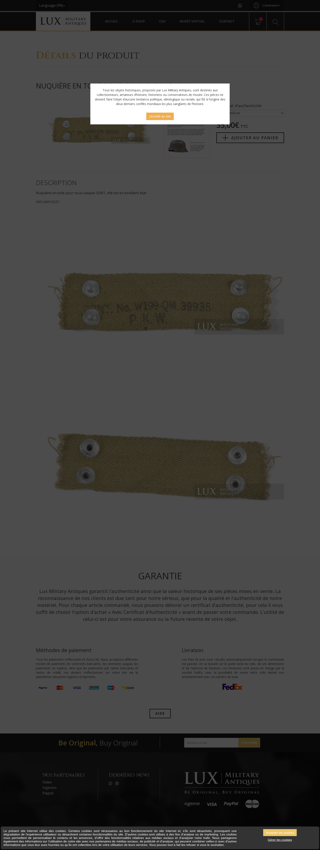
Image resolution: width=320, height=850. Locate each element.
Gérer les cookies (280, 840)
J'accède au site (160, 116)
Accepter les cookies (280, 832)
